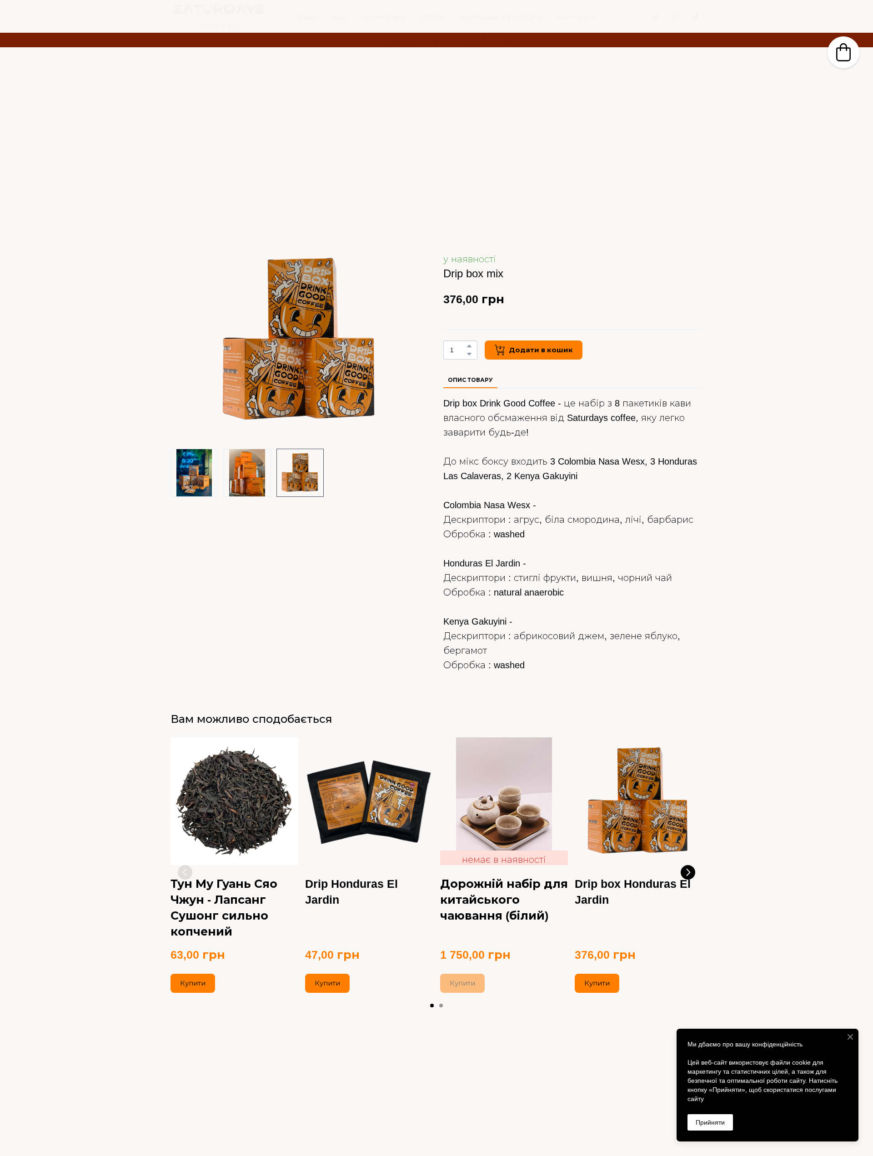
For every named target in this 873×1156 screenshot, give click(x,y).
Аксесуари (383, 17)
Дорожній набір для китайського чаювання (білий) (504, 899)
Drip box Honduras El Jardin (633, 891)
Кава (307, 17)
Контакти (576, 17)
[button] (655, 17)
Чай (338, 17)
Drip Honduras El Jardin (351, 891)
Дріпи (433, 17)
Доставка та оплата (500, 17)
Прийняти (710, 1122)
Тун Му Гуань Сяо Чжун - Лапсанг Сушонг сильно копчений (224, 907)
